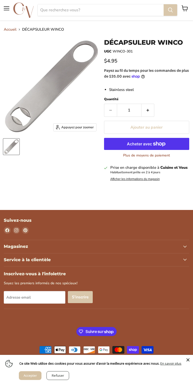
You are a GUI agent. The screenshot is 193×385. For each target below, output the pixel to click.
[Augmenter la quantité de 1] (147, 110)
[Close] (187, 359)
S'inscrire (80, 297)
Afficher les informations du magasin (135, 179)
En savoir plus (170, 363)
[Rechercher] (170, 10)
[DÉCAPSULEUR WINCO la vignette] (11, 147)
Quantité (111, 99)
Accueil (10, 29)
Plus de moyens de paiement (146, 155)
